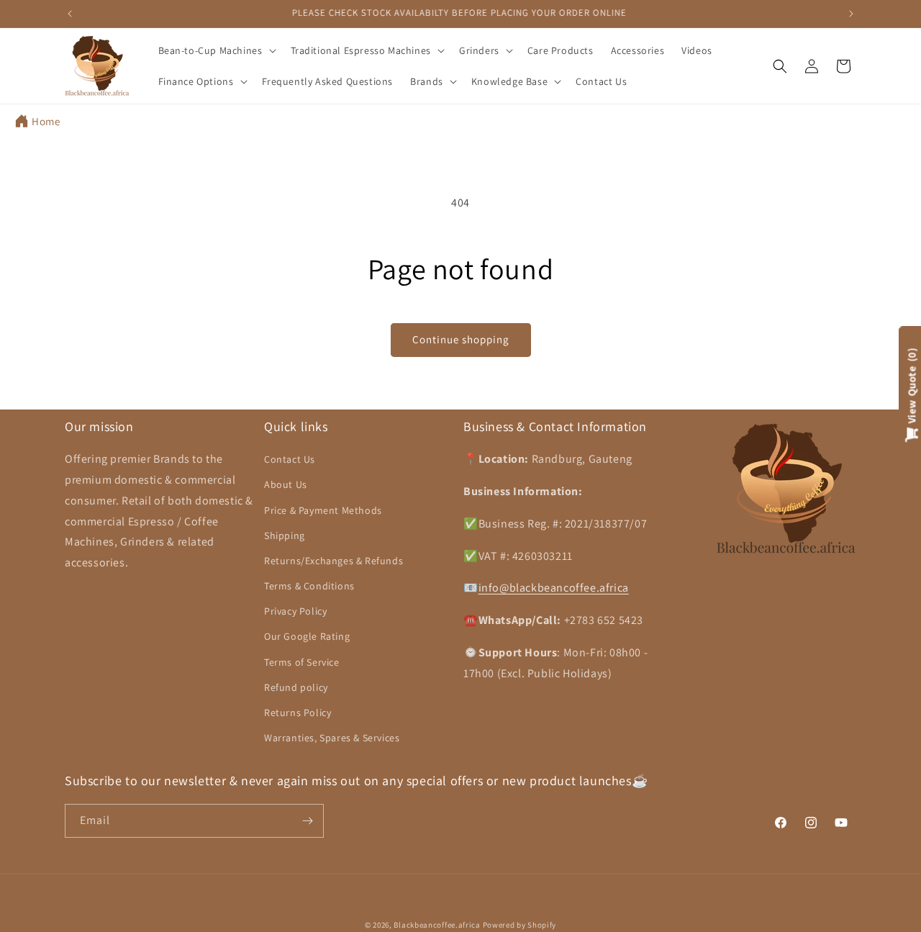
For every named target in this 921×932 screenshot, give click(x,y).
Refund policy (296, 687)
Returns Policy (297, 712)
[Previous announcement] (70, 13)
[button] (216, 50)
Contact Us (289, 459)
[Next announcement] (851, 13)
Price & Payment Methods (323, 509)
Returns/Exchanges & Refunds (333, 560)
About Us (285, 484)
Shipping (284, 535)
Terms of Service (302, 661)
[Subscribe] (307, 821)
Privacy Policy (295, 611)
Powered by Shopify (520, 925)
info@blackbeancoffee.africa (553, 587)
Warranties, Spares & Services (331, 737)
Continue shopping (460, 339)
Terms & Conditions (309, 585)
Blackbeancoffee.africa (437, 925)
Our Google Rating (307, 636)
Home (46, 121)
